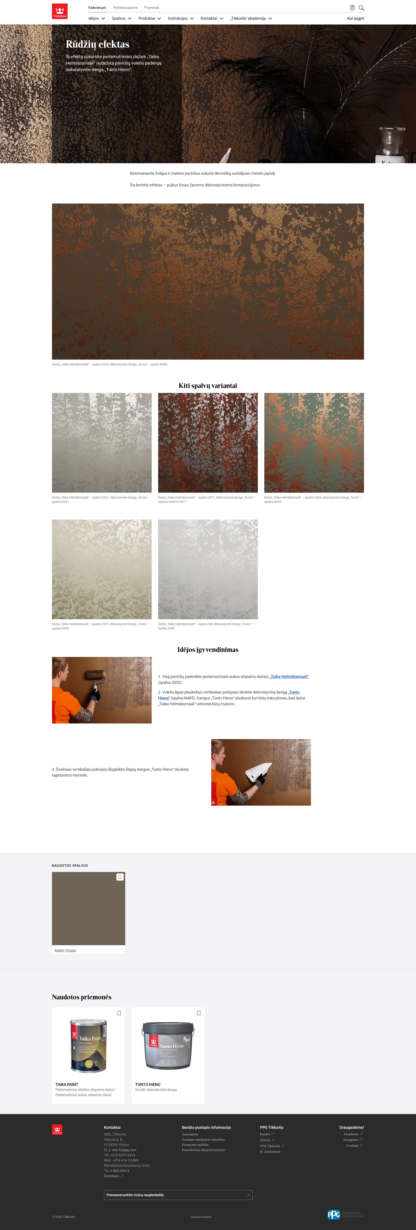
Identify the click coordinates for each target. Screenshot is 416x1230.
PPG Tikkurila (270, 1146)
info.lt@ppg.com (124, 1150)
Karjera (265, 1134)
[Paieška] (361, 7)
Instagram (350, 1140)
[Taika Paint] (90, 1055)
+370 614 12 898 (125, 1160)
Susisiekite (190, 1134)
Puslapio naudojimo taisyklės (203, 1140)
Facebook (351, 1134)
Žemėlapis (111, 1176)
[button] (352, 8)
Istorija (265, 1140)
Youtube (352, 1146)
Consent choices (201, 1217)
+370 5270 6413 (122, 1155)
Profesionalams (125, 8)
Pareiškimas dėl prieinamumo (204, 1150)
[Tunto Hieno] (169, 1055)
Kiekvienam (97, 8)
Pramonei (151, 8)
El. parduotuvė (270, 1152)
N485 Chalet (65, 950)
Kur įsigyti (355, 18)
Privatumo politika (195, 1145)
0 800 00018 (120, 1171)
